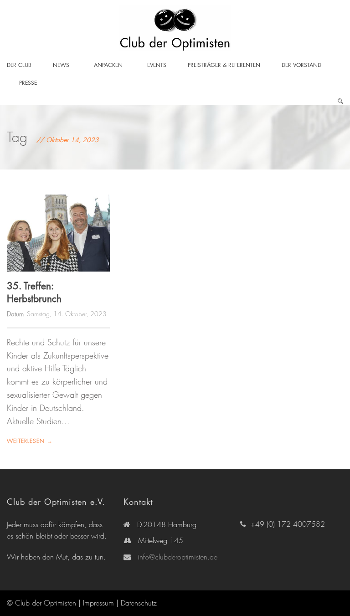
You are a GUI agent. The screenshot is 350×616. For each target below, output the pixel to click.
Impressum (98, 603)
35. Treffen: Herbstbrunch (34, 292)
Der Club (19, 65)
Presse (28, 83)
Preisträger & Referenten (224, 65)
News (61, 65)
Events (156, 65)
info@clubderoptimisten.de (177, 557)
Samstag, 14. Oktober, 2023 (67, 313)
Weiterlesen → (30, 441)
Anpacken (108, 65)
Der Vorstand (301, 65)
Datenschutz (139, 603)
